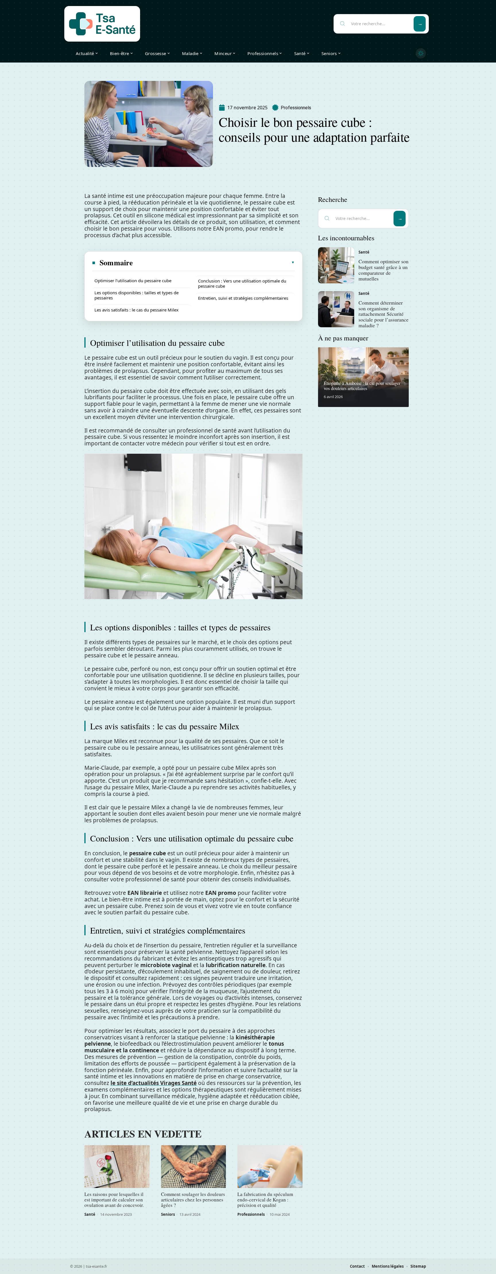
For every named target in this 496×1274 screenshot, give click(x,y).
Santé (89, 1214)
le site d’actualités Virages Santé (154, 1083)
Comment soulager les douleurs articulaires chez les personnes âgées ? (193, 1199)
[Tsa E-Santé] (102, 24)
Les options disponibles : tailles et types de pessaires (136, 295)
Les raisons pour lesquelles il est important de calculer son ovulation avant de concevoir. (114, 1199)
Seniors (168, 1214)
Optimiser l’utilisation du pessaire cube (132, 280)
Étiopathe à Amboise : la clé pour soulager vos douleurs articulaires (362, 385)
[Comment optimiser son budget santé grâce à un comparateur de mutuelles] (336, 265)
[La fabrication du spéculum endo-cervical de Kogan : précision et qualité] (270, 1166)
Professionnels (296, 107)
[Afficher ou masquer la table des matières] (214, 262)
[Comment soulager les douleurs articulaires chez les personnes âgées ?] (193, 1166)
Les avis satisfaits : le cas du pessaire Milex (136, 310)
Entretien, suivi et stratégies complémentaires (243, 298)
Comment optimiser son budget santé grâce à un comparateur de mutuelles (383, 270)
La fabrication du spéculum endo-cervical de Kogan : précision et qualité (265, 1199)
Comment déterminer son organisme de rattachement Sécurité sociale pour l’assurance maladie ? (383, 314)
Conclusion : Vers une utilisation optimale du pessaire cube (242, 283)
